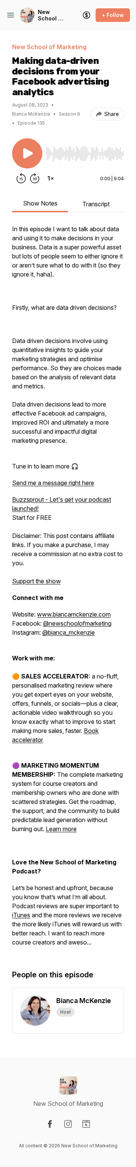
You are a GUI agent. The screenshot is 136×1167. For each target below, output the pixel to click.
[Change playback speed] (50, 178)
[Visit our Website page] (86, 1124)
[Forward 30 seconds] (34, 178)
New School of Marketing (51, 15)
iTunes (21, 915)
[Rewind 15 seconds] (21, 178)
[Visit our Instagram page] (68, 1124)
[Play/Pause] (27, 153)
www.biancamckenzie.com (74, 614)
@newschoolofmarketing (77, 623)
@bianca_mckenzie (68, 632)
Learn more (61, 829)
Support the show (36, 581)
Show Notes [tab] (40, 203)
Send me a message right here (53, 483)
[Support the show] (86, 15)
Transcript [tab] (96, 204)
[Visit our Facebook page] (50, 1124)
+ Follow (113, 15)
